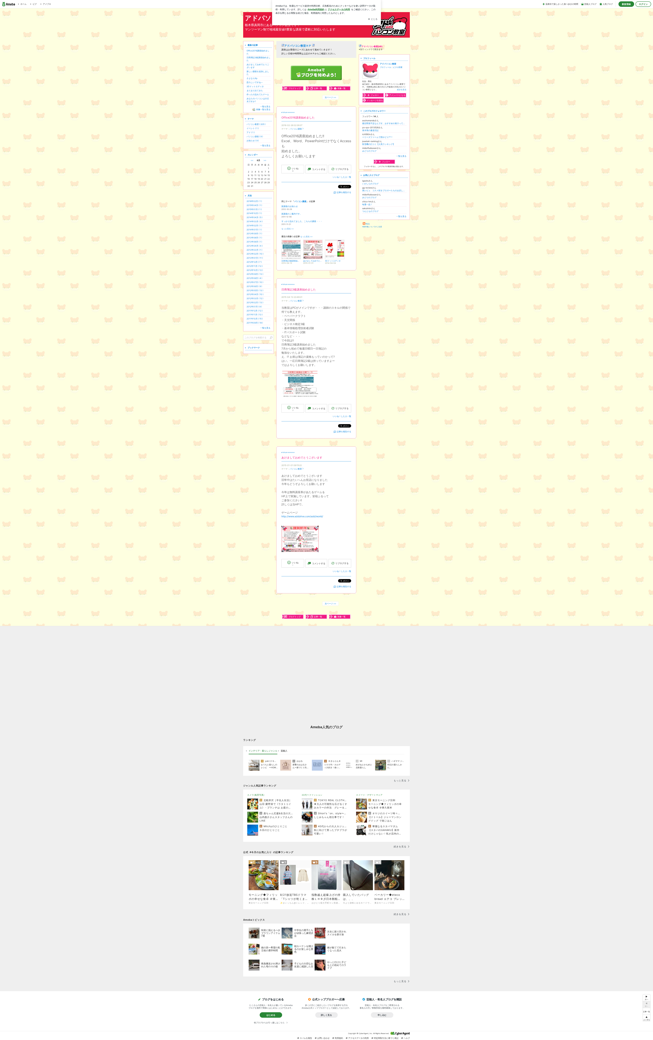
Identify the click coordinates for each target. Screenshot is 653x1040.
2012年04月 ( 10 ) (255, 294)
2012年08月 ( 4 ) (254, 278)
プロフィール (385, 67)
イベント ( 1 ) (253, 128)
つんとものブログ (370, 211)
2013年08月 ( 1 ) (254, 237)
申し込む (382, 1015)
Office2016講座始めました (298, 117)
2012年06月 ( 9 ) (254, 286)
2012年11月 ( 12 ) (255, 266)
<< (252, 160)
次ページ (330, 97)
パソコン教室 (296, 301)
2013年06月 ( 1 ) (254, 241)
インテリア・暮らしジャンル (263, 750)
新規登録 (626, 4)
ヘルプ (407, 1038)
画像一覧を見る (263, 109)
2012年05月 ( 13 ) (255, 290)
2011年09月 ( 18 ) (255, 322)
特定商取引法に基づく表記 (386, 1038)
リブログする (342, 169)
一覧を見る (401, 156)
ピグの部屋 (397, 67)
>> (265, 160)
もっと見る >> (287, 229)
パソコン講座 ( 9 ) (255, 136)
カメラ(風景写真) (255, 795)
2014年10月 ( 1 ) (254, 213)
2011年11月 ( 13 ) (255, 314)
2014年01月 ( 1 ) (254, 229)
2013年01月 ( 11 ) (255, 258)
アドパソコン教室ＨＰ (297, 45)
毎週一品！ (367, 204)
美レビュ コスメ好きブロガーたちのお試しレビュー (384, 190)
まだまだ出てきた (255, 90)
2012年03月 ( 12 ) (255, 298)
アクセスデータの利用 (358, 1038)
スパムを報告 (306, 1038)
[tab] (263, 750)
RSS (368, 224)
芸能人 (284, 750)
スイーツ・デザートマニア (369, 795)
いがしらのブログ (370, 183)
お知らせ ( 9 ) (253, 140)
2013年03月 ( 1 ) (254, 250)
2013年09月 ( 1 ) (254, 233)
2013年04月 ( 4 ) (255, 246)
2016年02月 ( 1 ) (254, 201)
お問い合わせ (323, 1038)
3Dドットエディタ (255, 86)
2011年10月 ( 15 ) (255, 318)
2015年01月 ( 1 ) (254, 209)
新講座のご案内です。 (291, 213)
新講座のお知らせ (289, 206)
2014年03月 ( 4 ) (255, 221)
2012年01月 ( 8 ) (254, 306)
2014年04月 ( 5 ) (254, 217)
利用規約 (339, 1038)
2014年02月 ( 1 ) (254, 225)
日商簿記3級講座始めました (298, 289)
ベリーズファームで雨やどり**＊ (377, 137)
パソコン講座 (296, 129)
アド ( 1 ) (251, 132)
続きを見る (401, 89)
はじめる (270, 1015)
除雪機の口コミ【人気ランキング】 (378, 144)
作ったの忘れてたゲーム (258, 94)
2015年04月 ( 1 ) (254, 205)
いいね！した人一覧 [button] (342, 177)
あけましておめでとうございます (301, 457)
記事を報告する (344, 192)
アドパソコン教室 (388, 63)
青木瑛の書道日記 (370, 130)
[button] (646, 1018)
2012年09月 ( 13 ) (255, 274)
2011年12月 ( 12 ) (255, 310)
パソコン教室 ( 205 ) (256, 124)
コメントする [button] (318, 169)
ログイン (643, 4)
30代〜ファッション (312, 795)
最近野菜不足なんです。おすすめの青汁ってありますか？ (384, 123)
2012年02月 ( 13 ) (255, 302)
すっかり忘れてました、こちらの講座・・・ (301, 221)
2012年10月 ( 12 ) (255, 270)
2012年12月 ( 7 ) (254, 262)
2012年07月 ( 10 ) (255, 282)
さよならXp (252, 78)
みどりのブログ (369, 151)
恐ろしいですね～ (255, 82)
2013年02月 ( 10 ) (255, 254)
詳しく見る (326, 1015)
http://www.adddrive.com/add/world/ (302, 516)
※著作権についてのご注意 (372, 227)
